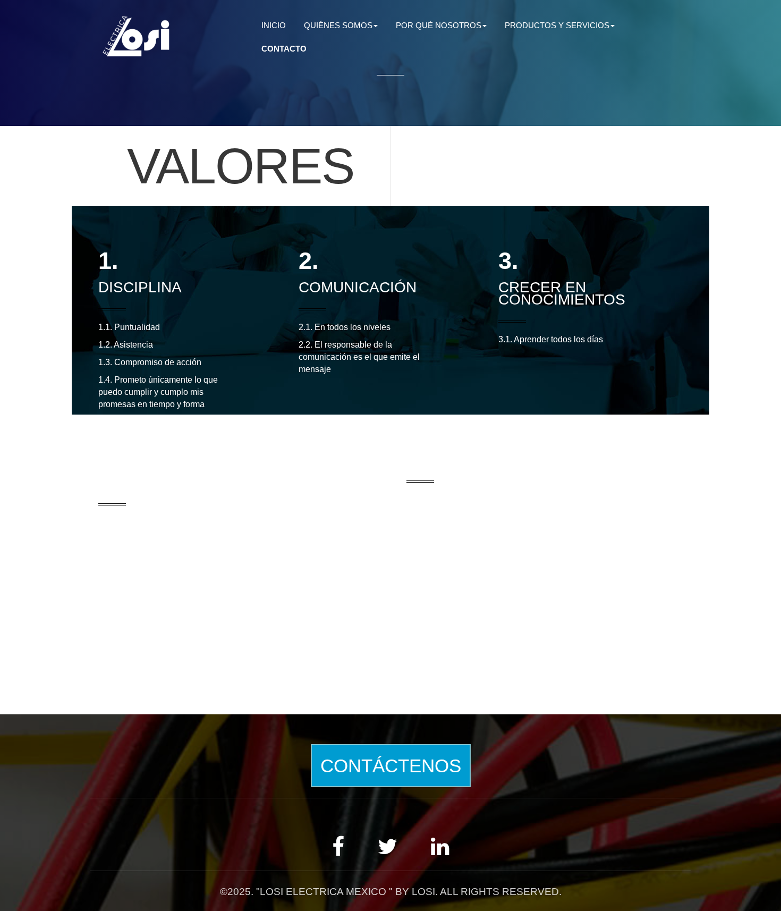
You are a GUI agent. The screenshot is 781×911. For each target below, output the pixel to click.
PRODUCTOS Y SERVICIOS (557, 25)
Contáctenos (390, 765)
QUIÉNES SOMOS (338, 25)
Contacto (284, 48)
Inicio (273, 25)
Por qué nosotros (438, 25)
